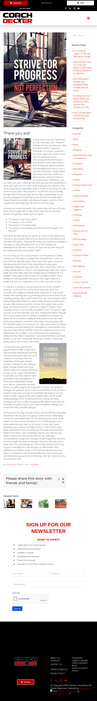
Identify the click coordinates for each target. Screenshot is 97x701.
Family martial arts (82, 185)
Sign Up (17, 609)
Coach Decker (11, 464)
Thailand (77, 276)
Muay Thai (78, 244)
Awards (77, 133)
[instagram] (74, 8)
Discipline (77, 163)
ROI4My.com (85, 688)
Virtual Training (80, 282)
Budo (76, 144)
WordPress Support (66, 691)
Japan (76, 220)
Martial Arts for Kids (80, 232)
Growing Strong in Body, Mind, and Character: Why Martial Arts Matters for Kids (82, 101)
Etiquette (77, 174)
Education (78, 169)
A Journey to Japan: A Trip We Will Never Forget (81, 53)
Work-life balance (82, 287)
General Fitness (80, 195)
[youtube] (78, 8)
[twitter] (70, 8)
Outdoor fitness (80, 255)
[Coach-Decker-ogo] (17, 13)
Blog (75, 139)
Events (76, 179)
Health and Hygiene (78, 208)
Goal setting (34, 464)
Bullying (77, 150)
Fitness (76, 190)
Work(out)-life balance (80, 294)
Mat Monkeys (79, 239)
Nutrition (77, 250)
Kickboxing (78, 225)
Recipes (77, 260)
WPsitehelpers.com (59, 694)
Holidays (77, 214)
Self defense (79, 266)
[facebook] (66, 8)
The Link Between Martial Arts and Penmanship (82, 115)
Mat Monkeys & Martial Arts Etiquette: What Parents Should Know (80, 85)
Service (77, 271)
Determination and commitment (82, 156)
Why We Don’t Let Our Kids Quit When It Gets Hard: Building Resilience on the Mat (82, 68)
